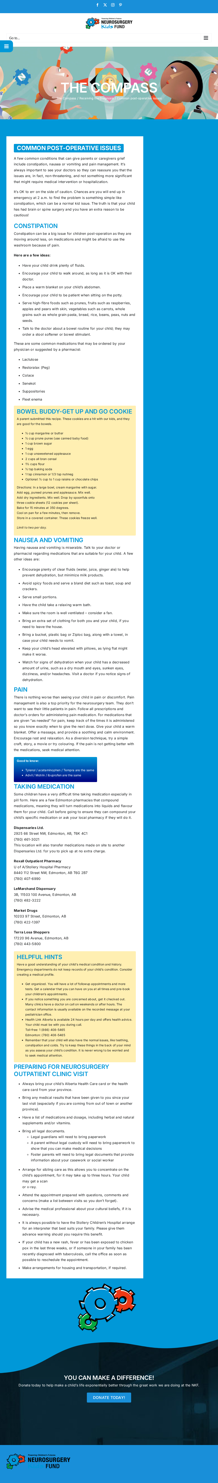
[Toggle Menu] (6, 46)
